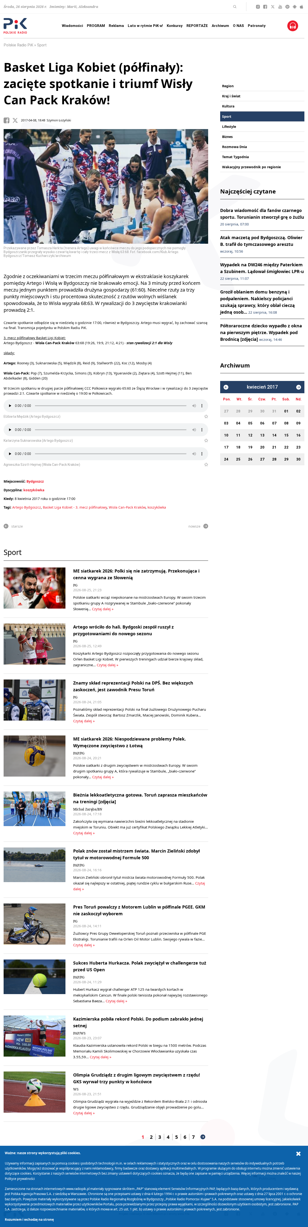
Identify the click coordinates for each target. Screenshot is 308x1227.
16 (298, 435)
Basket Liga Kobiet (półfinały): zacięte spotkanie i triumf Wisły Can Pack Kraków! (98, 83)
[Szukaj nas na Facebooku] (265, 7)
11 (238, 435)
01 (286, 411)
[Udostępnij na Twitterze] (16, 120)
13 (262, 435)
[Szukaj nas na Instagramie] (258, 7)
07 (274, 423)
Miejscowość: (15, 481)
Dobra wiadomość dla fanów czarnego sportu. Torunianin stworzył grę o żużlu (262, 216)
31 (274, 411)
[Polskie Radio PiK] (15, 26)
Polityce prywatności (20, 1179)
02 (298, 411)
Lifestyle (229, 126)
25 (238, 459)
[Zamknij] (298, 1154)
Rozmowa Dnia (234, 146)
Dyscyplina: (13, 490)
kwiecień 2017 (262, 387)
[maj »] (298, 387)
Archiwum (220, 26)
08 (286, 423)
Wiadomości (72, 26)
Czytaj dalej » (103, 608)
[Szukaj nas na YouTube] (280, 7)
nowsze (194, 526)
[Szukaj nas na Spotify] (287, 7)
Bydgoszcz (35, 481)
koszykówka (33, 490)
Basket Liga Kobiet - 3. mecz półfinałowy (75, 507)
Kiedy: (9, 498)
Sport (42, 45)
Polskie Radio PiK (18, 45)
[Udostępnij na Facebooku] (8, 120)
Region (228, 86)
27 (226, 411)
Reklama (116, 26)
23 (298, 447)
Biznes (227, 136)
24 (226, 459)
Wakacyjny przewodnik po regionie (251, 167)
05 (250, 423)
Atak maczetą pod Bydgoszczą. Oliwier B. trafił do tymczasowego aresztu (261, 244)
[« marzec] (226, 387)
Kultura (228, 106)
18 (238, 447)
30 (262, 411)
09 (298, 423)
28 (238, 411)
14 (274, 435)
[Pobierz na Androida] (294, 7)
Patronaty (257, 26)
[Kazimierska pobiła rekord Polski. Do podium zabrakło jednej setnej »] (34, 1037)
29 (250, 411)
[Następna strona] (202, 1136)
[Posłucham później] (204, 416)
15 (286, 435)
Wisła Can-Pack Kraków (127, 507)
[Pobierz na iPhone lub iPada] (301, 7)
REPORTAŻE (197, 26)
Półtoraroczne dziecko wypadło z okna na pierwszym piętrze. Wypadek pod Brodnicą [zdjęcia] (261, 332)
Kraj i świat (231, 96)
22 (286, 447)
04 (238, 423)
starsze (17, 526)
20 (262, 447)
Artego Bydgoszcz (26, 507)
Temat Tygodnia (235, 157)
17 (226, 447)
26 (250, 459)
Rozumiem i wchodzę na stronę (29, 1219)
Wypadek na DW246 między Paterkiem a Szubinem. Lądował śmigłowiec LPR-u (262, 271)
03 (226, 423)
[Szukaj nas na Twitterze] (272, 7)
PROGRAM (96, 26)
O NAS (238, 26)
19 (250, 447)
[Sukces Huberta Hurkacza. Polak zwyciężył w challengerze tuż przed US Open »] (34, 981)
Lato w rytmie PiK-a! (145, 26)
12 (250, 435)
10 (226, 435)
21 (274, 447)
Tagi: (8, 507)
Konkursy (175, 26)
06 (262, 423)
